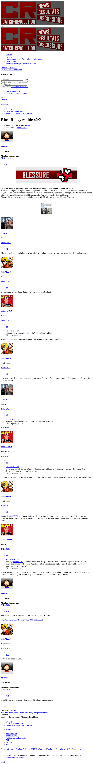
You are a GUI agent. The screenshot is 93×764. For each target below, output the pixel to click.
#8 (7, 512)
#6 (7, 415)
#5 (7, 374)
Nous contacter (11, 734)
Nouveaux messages (13, 59)
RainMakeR (6, 272)
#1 (7, 164)
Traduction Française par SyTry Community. (64, 749)
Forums (9, 57)
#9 (7, 555)
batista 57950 (6, 311)
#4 (7, 327)
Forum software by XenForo (23, 749)
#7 (7, 463)
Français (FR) (11, 729)
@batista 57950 (12, 516)
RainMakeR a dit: (12, 331)
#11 (7, 655)
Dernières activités (29, 63)
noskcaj (4, 233)
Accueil (9, 55)
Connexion (5, 99)
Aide (8, 740)
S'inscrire (4, 104)
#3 (7, 288)
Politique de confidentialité (16, 738)
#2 (7, 249)
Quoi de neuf (11, 61)
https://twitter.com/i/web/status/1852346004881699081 (22, 620)
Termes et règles (12, 736)
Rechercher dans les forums (32, 59)
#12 (7, 696)
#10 (7, 611)
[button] (3, 26)
